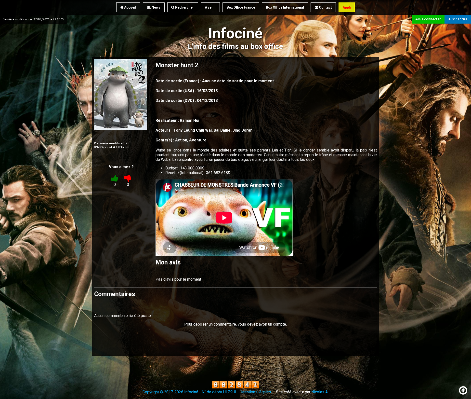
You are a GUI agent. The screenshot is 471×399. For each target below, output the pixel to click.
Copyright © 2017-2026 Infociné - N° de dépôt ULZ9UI (189, 392)
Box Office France (241, 7)
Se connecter (430, 19)
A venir (210, 7)
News (155, 7)
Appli (347, 7)
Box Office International (285, 7)
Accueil (129, 7)
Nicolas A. (319, 392)
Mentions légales (256, 392)
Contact (325, 7)
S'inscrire (459, 19)
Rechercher (184, 7)
